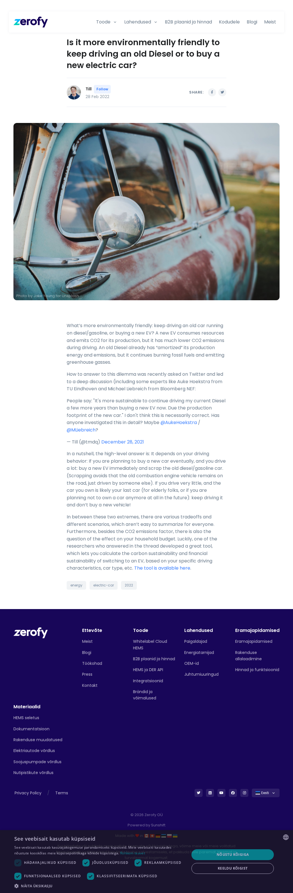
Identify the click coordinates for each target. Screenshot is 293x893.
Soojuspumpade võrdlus (37, 762)
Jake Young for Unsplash (56, 295)
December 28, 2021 (122, 442)
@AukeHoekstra (179, 422)
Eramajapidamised (253, 641)
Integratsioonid (148, 681)
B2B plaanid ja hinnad (188, 22)
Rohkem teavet (132, 853)
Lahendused (137, 22)
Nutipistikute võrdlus (33, 772)
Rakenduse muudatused (37, 740)
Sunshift (158, 825)
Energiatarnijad (199, 652)
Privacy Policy (28, 793)
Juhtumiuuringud (201, 674)
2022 (129, 585)
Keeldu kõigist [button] (233, 868)
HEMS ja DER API (148, 670)
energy (76, 585)
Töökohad (92, 663)
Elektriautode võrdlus (34, 750)
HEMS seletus (26, 718)
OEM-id (191, 663)
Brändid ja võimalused (144, 695)
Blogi (252, 22)
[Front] (30, 632)
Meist (270, 22)
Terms (61, 793)
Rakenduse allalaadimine (248, 656)
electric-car (103, 585)
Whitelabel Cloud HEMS (150, 645)
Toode (103, 22)
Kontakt (90, 685)
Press (87, 674)
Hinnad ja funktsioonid (257, 670)
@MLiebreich (81, 430)
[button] (99, 886)
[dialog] (146, 861)
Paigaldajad (195, 641)
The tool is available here (162, 568)
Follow (102, 89)
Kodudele (229, 22)
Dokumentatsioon (31, 729)
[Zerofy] (30, 22)
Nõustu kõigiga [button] (233, 854)
